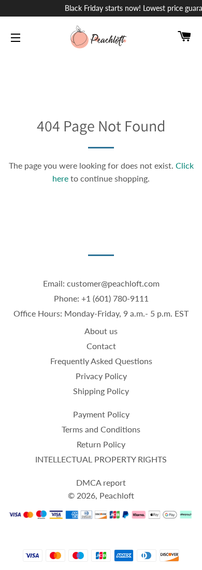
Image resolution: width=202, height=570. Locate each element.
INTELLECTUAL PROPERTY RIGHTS (101, 459)
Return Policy (101, 444)
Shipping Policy (101, 391)
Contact (101, 346)
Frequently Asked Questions (101, 361)
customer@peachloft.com (113, 283)
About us (101, 331)
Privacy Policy (101, 376)
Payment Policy (101, 414)
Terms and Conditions (101, 429)
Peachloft (116, 495)
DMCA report (101, 482)
